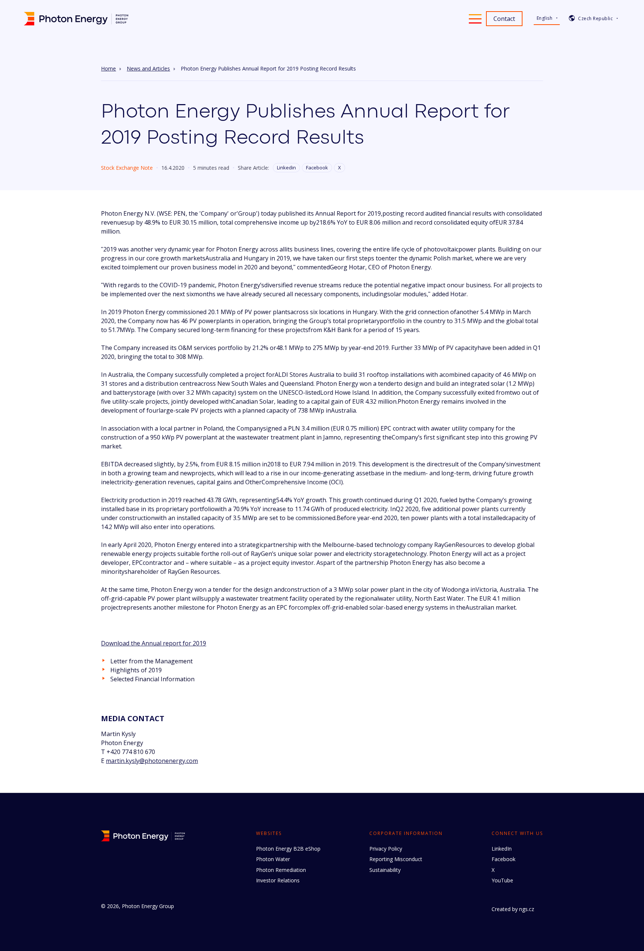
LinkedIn (502, 848)
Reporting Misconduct (395, 859)
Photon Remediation (281, 869)
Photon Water (273, 859)
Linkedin (286, 167)
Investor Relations (278, 880)
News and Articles (148, 68)
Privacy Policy (385, 848)
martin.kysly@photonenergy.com (152, 761)
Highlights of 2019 (136, 670)
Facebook (317, 167)
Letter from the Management (151, 661)
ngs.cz (526, 909)
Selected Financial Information (152, 679)
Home (108, 68)
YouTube (502, 880)
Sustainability (385, 869)
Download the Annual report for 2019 (153, 643)
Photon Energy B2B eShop (288, 848)
